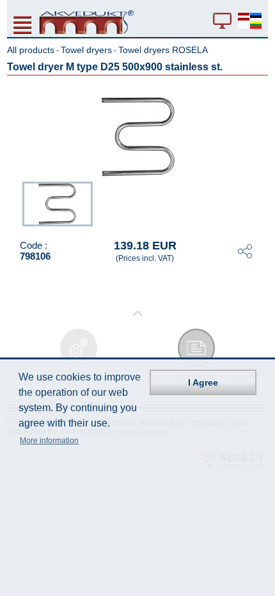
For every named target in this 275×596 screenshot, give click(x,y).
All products (30, 50)
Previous (16, 203)
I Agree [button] (203, 382)
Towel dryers (86, 50)
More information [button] (49, 440)
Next (259, 203)
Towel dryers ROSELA (163, 50)
